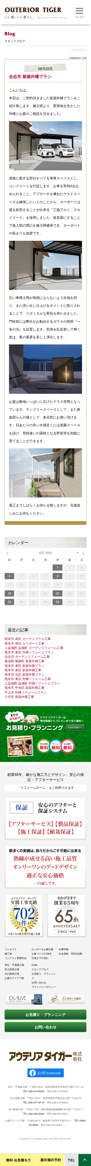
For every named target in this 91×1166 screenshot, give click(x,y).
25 (9, 601)
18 (9, 593)
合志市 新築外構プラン (30, 76)
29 (57, 601)
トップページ (78, 50)
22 (57, 593)
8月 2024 (45, 552)
